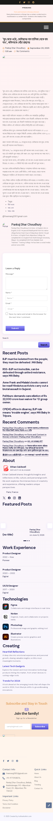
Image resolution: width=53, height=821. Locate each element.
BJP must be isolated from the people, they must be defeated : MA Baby (25, 360)
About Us (37, 777)
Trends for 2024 (11, 680)
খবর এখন (11, 208)
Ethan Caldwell (18, 466)
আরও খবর (11, 211)
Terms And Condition (10, 804)
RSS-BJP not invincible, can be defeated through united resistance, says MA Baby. (24, 372)
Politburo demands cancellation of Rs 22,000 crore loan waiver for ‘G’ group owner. (25, 399)
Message (10, 274)
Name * (9, 292)
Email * (9, 303)
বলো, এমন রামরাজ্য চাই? (35, 441)
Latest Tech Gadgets (14, 666)
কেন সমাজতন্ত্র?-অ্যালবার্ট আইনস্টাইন (36, 454)
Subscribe (40, 726)
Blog (36, 781)
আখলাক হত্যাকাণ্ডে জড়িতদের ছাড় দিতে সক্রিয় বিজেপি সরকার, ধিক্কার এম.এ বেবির (25, 429)
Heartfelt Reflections (13, 651)
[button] (3, 525)
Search (5, 338)
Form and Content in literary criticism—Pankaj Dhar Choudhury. (24, 435)
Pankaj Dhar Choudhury (13, 428)
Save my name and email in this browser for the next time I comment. (27, 315)
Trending (37, 785)
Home (36, 773)
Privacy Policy (8, 800)
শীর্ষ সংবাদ (11, 204)
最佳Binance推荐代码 (12, 454)
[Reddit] (33, 2)
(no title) (8, 534)
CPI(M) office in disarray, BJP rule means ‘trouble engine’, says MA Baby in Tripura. (26, 412)
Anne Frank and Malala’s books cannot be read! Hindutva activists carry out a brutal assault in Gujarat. (25, 386)
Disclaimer (6, 808)
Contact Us (38, 788)
